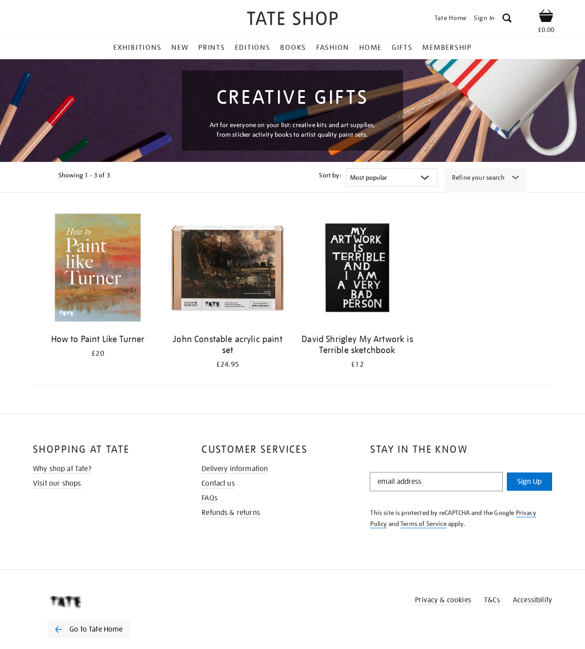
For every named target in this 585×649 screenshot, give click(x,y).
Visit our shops (57, 483)
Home (370, 47)
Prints (211, 47)
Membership (447, 47)
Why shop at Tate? (62, 468)
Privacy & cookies (443, 600)
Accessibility (532, 600)
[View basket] (546, 17)
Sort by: (330, 175)
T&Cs (492, 600)
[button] (507, 19)
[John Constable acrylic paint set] (228, 269)
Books (293, 47)
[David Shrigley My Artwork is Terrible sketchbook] (357, 269)
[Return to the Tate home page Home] (292, 19)
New (179, 47)
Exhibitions (137, 47)
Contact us (218, 483)
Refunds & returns (231, 512)
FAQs (210, 498)
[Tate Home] (105, 602)
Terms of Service (423, 524)
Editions (252, 47)
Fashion (332, 47)
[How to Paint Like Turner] (98, 269)
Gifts (402, 47)
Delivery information (235, 468)
